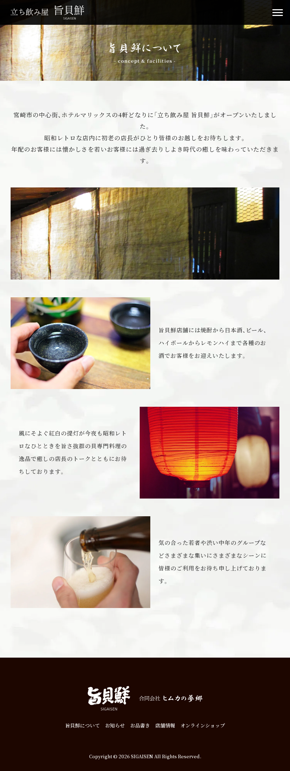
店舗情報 (165, 725)
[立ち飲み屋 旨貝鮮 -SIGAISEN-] (47, 12)
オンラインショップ (202, 725)
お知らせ (115, 725)
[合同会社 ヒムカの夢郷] (170, 698)
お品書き (140, 725)
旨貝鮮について (82, 725)
